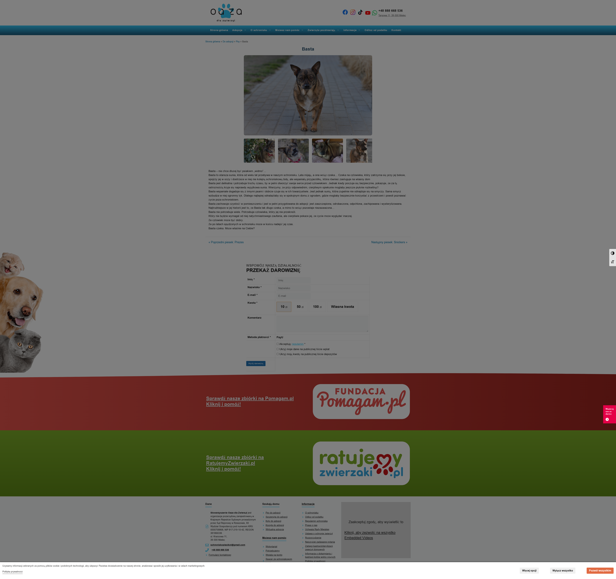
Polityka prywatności (12, 571)
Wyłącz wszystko (562, 570)
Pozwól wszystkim (600, 570)
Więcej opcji (529, 570)
